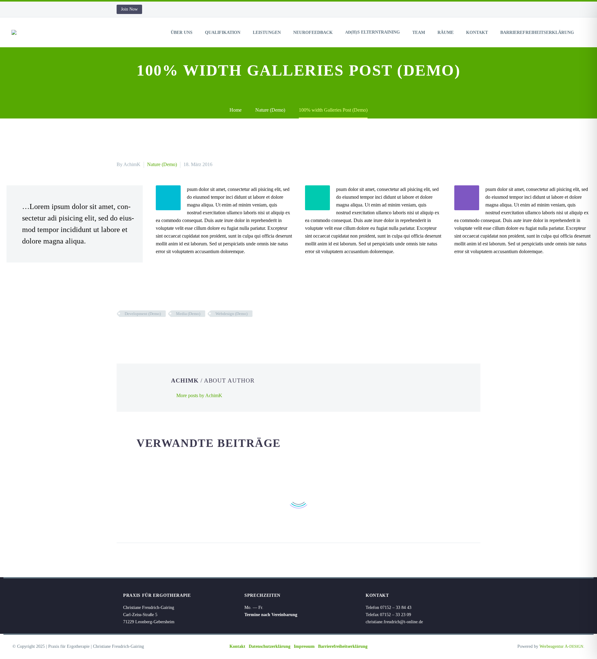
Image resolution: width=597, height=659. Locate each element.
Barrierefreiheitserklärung (537, 32)
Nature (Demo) (162, 164)
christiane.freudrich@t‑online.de (394, 622)
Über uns (181, 32)
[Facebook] (120, 331)
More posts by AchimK (199, 395)
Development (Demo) (143, 313)
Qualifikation (222, 32)
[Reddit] (167, 331)
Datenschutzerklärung (269, 646)
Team (418, 32)
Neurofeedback (313, 32)
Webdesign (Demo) (231, 313)
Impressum (304, 646)
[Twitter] (129, 331)
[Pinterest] (139, 331)
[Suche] (586, 32)
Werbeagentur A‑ (561, 646)
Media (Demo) (188, 313)
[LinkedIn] (157, 331)
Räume (445, 32)
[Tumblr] (148, 331)
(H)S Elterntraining (372, 32)
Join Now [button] (129, 9)
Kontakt (477, 32)
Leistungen (267, 32)
